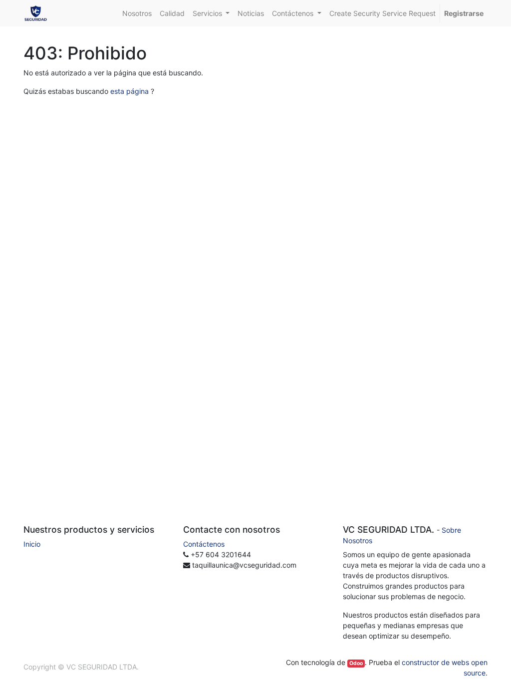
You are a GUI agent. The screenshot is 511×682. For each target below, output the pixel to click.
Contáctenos (204, 544)
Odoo (356, 663)
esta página (129, 91)
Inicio (31, 544)
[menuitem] (137, 13)
